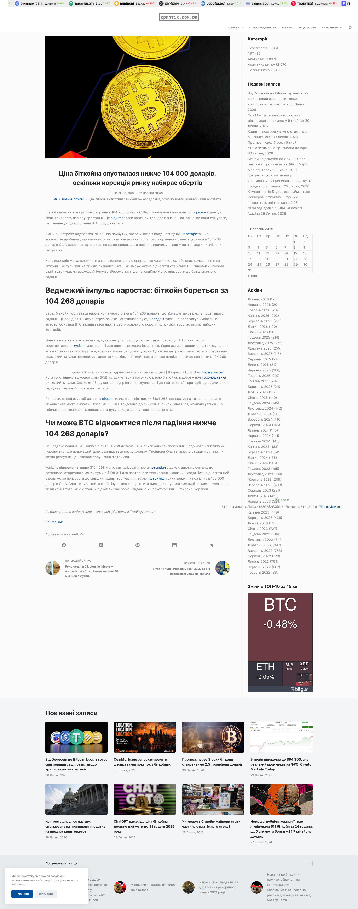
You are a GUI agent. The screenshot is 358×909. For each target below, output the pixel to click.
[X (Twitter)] (100, 545)
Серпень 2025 (259, 359)
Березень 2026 (260, 321)
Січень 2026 (258, 332)
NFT (251, 53)
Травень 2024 (259, 441)
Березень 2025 (260, 387)
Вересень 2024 (260, 419)
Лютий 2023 (258, 523)
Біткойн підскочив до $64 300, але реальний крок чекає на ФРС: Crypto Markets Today (278, 164)
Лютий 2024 (258, 458)
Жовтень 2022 (260, 545)
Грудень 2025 (259, 337)
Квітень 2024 (258, 447)
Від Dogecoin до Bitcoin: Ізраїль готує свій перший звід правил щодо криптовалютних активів (278, 98)
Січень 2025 (258, 397)
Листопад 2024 (260, 408)
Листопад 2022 (260, 540)
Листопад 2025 (260, 343)
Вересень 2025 (260, 354)
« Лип (252, 276)
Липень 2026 (258, 299)
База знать (330, 27)
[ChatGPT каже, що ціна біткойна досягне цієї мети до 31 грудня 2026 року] (145, 799)
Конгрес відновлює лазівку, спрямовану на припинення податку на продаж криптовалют (280, 180)
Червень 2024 (259, 436)
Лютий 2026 (258, 326)
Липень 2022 (258, 561)
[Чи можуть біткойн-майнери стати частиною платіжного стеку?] (213, 799)
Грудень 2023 (259, 469)
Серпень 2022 (259, 556)
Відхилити (46, 894)
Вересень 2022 (260, 551)
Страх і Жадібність (262, 27)
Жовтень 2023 (260, 479)
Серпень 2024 (259, 425)
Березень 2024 (260, 452)
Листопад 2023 (260, 474)
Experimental (258, 48)
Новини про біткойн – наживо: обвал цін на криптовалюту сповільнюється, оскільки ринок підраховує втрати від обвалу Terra (289, 887)
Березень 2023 (260, 518)
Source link (54, 522)
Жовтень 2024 (260, 414)
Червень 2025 (259, 370)
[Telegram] (211, 545)
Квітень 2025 (258, 381)
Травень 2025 (259, 376)
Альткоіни (256, 59)
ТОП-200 (287, 27)
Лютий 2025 (258, 392)
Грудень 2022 (259, 534)
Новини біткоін (153, 193)
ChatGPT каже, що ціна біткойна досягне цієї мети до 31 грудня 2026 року (144, 826)
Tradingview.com (212, 372)
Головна (233, 27)
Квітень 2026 (258, 315)
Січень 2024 (258, 463)
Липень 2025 (258, 365)
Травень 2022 (259, 572)
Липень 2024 (258, 430)
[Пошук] (350, 27)
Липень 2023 (258, 496)
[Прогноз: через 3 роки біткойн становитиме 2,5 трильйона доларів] (213, 737)
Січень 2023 (258, 529)
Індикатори (307, 27)
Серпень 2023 (259, 490)
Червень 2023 (259, 501)
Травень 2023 (259, 507)
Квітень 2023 (258, 512)
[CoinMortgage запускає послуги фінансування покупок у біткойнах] (145, 737)
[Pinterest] (137, 545)
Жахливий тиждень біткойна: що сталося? (153, 887)
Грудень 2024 (259, 403)
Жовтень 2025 (260, 348)
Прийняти (22, 894)
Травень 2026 (259, 310)
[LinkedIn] (174, 545)
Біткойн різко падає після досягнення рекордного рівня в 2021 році (218, 887)
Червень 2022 (259, 567)
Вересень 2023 (260, 485)
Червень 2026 (259, 305)
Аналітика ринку (261, 64)
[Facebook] (63, 545)
